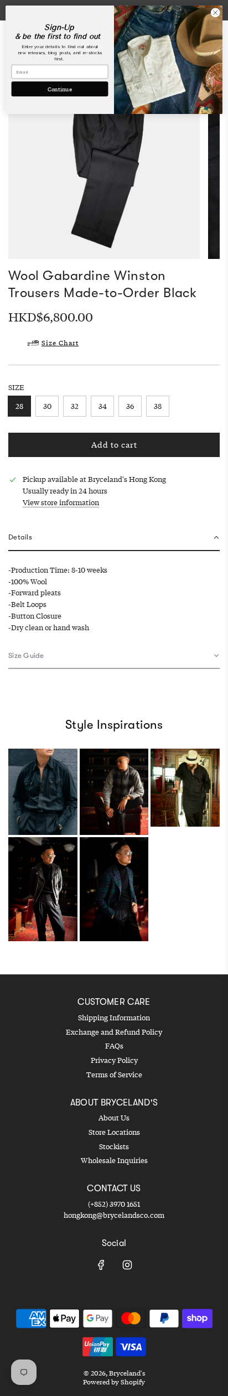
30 (47, 406)
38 (158, 406)
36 (130, 406)
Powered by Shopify (114, 1382)
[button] (114, 538)
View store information (61, 502)
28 (19, 406)
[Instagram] (127, 1265)
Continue (59, 89)
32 (75, 406)
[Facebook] (101, 1265)
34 (103, 406)
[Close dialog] (215, 13)
